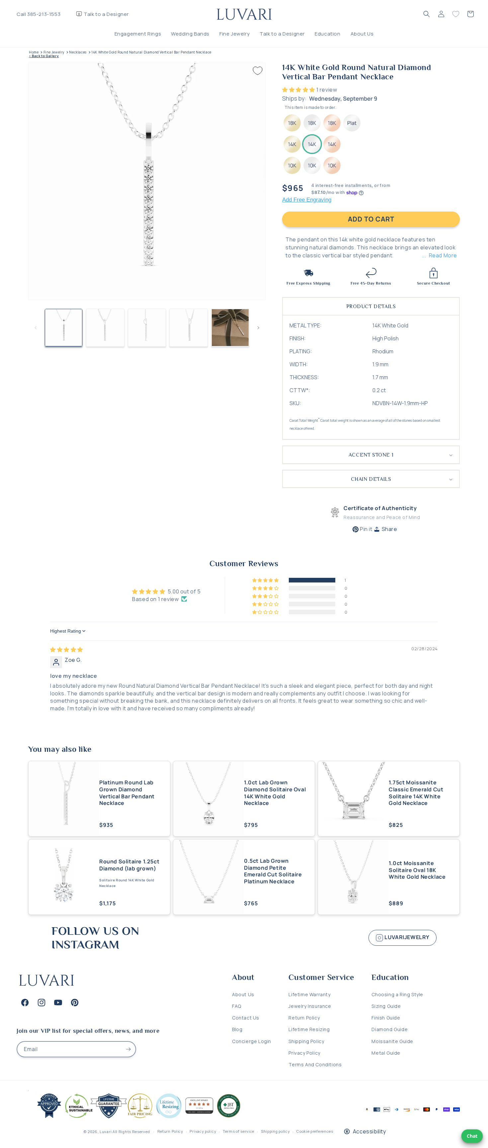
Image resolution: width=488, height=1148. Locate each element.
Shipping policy (275, 1131)
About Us (362, 33)
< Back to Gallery (44, 56)
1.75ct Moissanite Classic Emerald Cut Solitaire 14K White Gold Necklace (416, 793)
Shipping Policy (306, 1041)
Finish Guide (385, 1018)
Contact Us (245, 1018)
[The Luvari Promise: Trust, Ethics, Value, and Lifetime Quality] (136, 1118)
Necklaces (77, 52)
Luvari (106, 1131)
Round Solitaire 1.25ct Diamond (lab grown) (129, 865)
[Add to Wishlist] (258, 71)
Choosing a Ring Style (397, 994)
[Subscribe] (128, 1049)
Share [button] (389, 529)
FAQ (236, 1006)
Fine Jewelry (234, 33)
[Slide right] (258, 327)
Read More (443, 255)
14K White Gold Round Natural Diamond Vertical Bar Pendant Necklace (151, 52)
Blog (237, 1029)
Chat (472, 1136)
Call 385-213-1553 (38, 14)
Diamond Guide (389, 1029)
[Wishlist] (455, 14)
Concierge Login (251, 1041)
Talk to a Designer (106, 14)
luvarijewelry (406, 937)
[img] (66, 649)
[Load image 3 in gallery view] (147, 327)
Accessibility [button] (369, 1131)
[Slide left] (35, 327)
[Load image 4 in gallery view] (188, 327)
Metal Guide (385, 1053)
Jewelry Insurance (309, 1006)
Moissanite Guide (392, 1041)
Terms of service (238, 1131)
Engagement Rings (138, 33)
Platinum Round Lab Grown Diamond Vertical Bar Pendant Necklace (127, 793)
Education (327, 33)
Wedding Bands (190, 33)
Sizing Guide (386, 1006)
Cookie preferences (314, 1131)
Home (34, 52)
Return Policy (304, 1018)
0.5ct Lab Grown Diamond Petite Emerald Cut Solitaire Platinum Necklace (273, 871)
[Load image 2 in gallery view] (105, 327)
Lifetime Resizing (309, 1029)
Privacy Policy (304, 1053)
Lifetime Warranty (309, 994)
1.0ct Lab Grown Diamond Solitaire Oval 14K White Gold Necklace (275, 793)
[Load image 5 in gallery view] (230, 327)
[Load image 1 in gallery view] (63, 327)
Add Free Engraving (306, 200)
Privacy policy (203, 1131)
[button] (426, 14)
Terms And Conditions (315, 1064)
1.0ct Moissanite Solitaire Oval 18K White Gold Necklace (417, 870)
